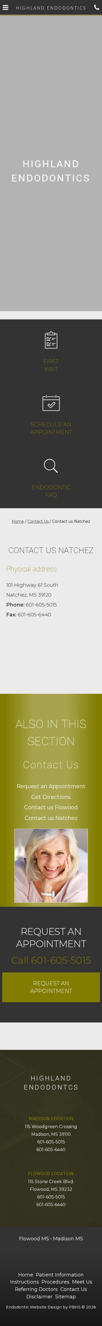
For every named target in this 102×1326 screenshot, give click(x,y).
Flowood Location (51, 1173)
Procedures (55, 1282)
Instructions (24, 1282)
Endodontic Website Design (34, 1307)
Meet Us (82, 1282)
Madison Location (51, 1118)
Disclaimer (39, 1296)
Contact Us (38, 521)
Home (18, 521)
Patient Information (60, 1275)
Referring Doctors (36, 1289)
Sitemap (65, 1296)
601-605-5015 (51, 1142)
